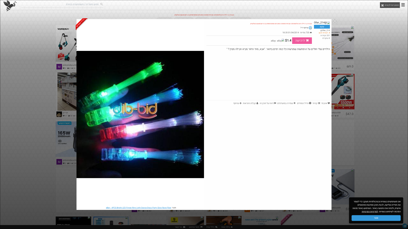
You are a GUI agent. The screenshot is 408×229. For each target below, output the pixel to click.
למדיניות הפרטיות (370, 211)
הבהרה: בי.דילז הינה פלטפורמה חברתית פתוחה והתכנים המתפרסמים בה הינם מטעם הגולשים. (281, 24)
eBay (138, 207)
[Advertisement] (268, 76)
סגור (376, 218)
